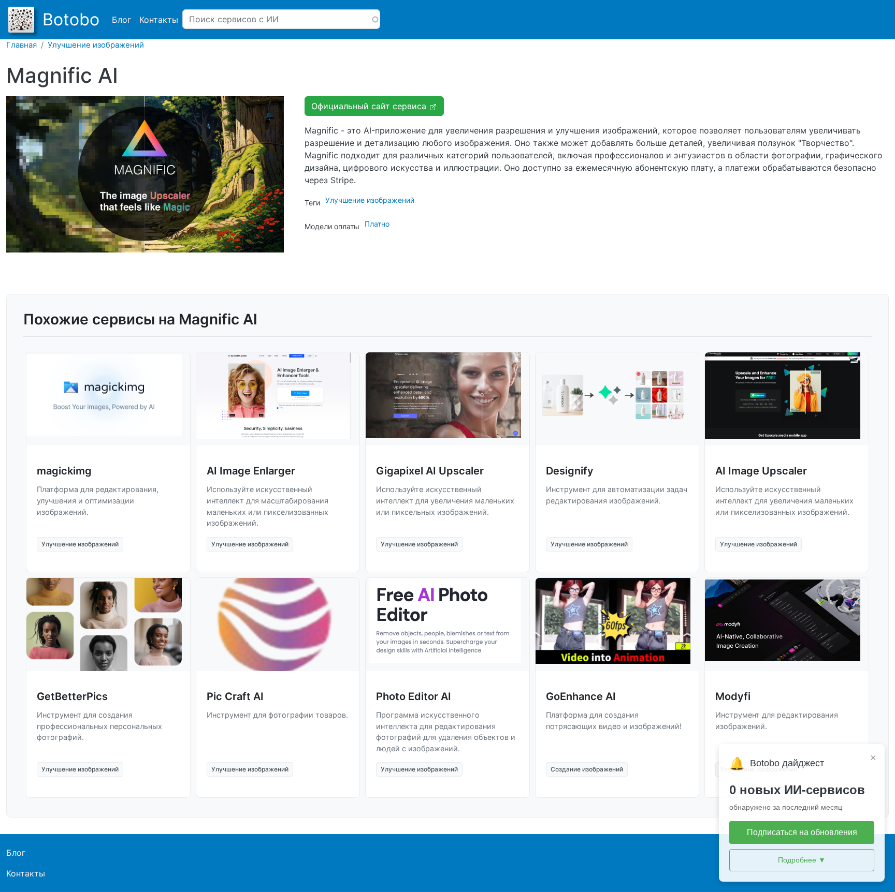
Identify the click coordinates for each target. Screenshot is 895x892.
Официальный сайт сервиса (370, 106)
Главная (21, 45)
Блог (121, 19)
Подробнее (802, 860)
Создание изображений (587, 769)
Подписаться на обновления (802, 832)
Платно (377, 223)
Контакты (158, 19)
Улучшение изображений (96, 45)
